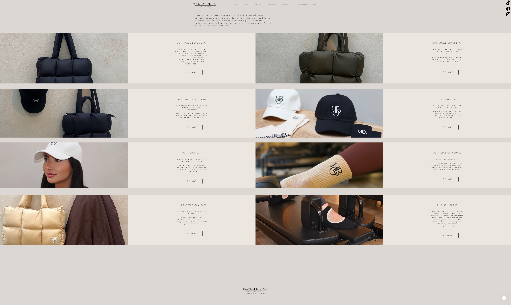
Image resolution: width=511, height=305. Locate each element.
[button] (272, 4)
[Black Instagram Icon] (508, 14)
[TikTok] (508, 3)
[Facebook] (508, 8)
